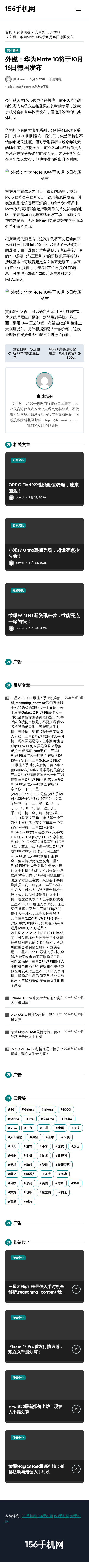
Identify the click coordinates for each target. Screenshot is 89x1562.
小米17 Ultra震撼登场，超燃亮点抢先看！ (43, 553)
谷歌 (29, 1192)
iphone (48, 1109)
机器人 (30, 1174)
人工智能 (16, 1137)
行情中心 (18, 1257)
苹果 (76, 1183)
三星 (45, 1128)
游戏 (64, 1174)
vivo (13, 1128)
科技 (13, 1183)
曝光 (13, 1174)
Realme (48, 1119)
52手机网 (29, 1516)
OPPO (14, 1119)
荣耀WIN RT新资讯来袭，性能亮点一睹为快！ (44, 618)
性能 (13, 1155)
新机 (13, 1165)
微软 (61, 1146)
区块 (67, 1137)
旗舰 (29, 1165)
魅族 (29, 1201)
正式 (48, 1174)
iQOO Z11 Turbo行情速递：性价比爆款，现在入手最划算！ (37, 1051)
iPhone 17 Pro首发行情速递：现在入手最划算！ (37, 1000)
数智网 (62, 1155)
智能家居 (64, 1165)
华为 (12, 87)
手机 (46, 87)
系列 (29, 1183)
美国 (45, 1183)
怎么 (76, 1146)
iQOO (67, 1109)
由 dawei (19, 79)
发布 (37, 87)
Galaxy (29, 1109)
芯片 (61, 1183)
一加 (30, 1128)
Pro (31, 1119)
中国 (61, 1128)
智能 (45, 1165)
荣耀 (13, 1192)
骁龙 (64, 1192)
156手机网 (20, 8)
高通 (13, 1201)
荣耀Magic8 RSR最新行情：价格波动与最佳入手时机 (36, 1034)
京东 (77, 1128)
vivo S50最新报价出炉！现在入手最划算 (37, 1017)
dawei (47, 396)
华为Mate (24, 87)
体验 (35, 1137)
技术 (45, 1155)
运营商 (46, 1192)
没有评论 (56, 79)
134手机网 (45, 1516)
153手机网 (61, 1516)
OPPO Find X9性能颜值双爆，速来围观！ (43, 488)
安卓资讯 (12, 50)
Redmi (68, 1119)
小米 (45, 1146)
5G (12, 1109)
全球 (51, 1137)
